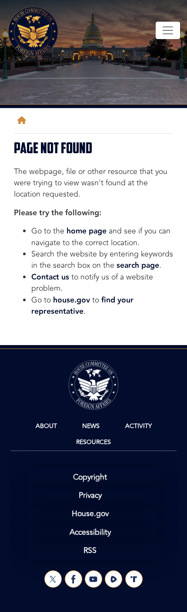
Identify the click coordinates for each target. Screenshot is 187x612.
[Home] (23, 120)
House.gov (90, 514)
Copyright (90, 477)
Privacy (90, 495)
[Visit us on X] (53, 579)
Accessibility (90, 532)
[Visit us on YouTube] (93, 579)
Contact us (50, 277)
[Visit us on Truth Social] (134, 579)
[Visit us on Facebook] (73, 579)
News (91, 426)
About (46, 426)
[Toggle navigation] (168, 30)
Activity (138, 426)
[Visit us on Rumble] (113, 579)
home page (87, 231)
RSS (90, 550)
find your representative (82, 305)
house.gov (71, 300)
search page (138, 265)
